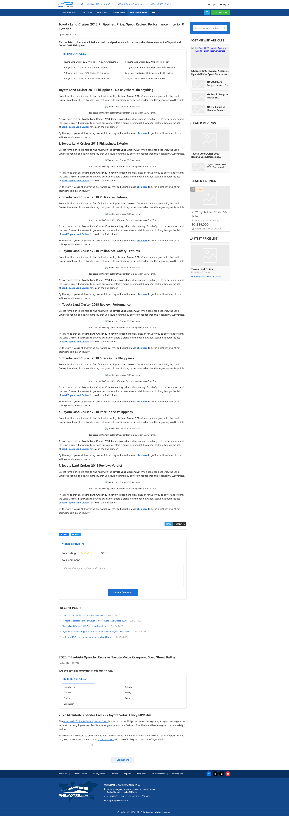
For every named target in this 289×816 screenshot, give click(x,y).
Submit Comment (122, 592)
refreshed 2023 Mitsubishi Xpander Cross (85, 721)
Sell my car (220, 12)
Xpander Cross (106, 739)
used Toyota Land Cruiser (75, 126)
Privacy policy (99, 773)
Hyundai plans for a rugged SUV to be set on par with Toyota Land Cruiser (96, 631)
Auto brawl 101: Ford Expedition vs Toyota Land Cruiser (87, 637)
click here (142, 133)
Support (127, 773)
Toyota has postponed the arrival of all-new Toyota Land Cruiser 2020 (94, 620)
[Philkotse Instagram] (221, 773)
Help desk (141, 773)
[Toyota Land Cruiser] (210, 255)
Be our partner (158, 773)
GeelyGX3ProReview (162, 4)
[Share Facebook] (64, 534)
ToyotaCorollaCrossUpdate (132, 4)
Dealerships (118, 12)
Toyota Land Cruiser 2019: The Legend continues (84, 626)
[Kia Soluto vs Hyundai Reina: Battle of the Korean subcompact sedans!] (198, 109)
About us (63, 773)
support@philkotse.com (117, 800)
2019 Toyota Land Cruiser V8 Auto (209, 214)
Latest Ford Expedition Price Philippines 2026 (83, 615)
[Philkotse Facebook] (209, 773)
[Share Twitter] (76, 534)
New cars (102, 12)
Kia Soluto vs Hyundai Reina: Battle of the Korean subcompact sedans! (216, 108)
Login (213, 4)
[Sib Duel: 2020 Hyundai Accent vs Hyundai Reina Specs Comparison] (210, 57)
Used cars (86, 12)
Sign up (226, 4)
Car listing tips (177, 773)
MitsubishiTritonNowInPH (100, 4)
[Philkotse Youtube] (227, 773)
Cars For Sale (68, 12)
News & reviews (138, 12)
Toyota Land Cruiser (202, 269)
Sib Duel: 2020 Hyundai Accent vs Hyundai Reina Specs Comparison (209, 72)
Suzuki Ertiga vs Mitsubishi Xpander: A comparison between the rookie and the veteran (217, 96)
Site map (114, 773)
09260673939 (135, 796)
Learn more (123, 759)
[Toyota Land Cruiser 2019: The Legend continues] (198, 167)
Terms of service (80, 773)
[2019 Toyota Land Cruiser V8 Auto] (210, 197)
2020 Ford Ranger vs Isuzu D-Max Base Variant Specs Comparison (217, 83)
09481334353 (113, 796)
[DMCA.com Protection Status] (175, 523)
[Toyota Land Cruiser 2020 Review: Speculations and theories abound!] (210, 140)
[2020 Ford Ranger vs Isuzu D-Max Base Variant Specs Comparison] (198, 84)
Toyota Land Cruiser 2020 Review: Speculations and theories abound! (205, 155)
